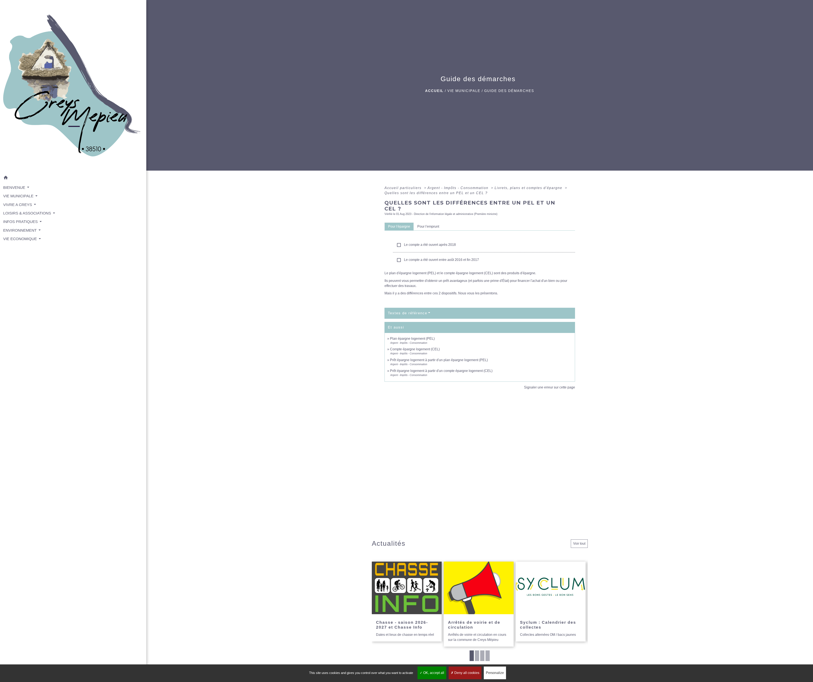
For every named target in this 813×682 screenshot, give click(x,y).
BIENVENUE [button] (14, 187)
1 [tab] (472, 655)
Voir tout (579, 543)
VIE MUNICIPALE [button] (19, 196)
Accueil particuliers (403, 188)
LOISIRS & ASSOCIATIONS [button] (27, 213)
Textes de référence (407, 313)
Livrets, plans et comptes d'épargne (529, 188)
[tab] (399, 227)
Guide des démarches (509, 91)
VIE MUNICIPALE (463, 91)
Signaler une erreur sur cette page (549, 387)
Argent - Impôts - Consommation (458, 188)
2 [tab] (477, 655)
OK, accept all (433, 673)
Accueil (434, 91)
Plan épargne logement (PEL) (412, 338)
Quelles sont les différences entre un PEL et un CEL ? (436, 193)
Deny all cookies (466, 673)
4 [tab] (487, 655)
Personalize (495, 673)
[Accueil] (73, 87)
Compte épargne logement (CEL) (415, 349)
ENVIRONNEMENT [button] (20, 230)
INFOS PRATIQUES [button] (21, 222)
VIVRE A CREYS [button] (18, 205)
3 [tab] (482, 655)
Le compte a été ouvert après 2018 (426, 245)
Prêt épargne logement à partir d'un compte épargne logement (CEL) (441, 371)
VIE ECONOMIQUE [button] (20, 239)
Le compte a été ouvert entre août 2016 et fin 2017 (437, 260)
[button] (73, 178)
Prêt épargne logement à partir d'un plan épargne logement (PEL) (439, 360)
